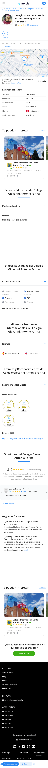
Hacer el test (24, 653)
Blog (4, 676)
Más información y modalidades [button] (15, 308)
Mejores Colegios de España (15, 8)
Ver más (42, 130)
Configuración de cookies (39, 754)
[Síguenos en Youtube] (33, 746)
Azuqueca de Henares (12, 10)
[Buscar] (44, 3)
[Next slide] (46, 492)
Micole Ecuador (7, 727)
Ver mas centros (10, 764)
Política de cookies (24, 758)
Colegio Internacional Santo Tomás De (25, 163)
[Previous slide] (1, 492)
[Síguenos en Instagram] (28, 746)
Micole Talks (6, 689)
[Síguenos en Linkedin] (14, 746)
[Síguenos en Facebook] (23, 746)
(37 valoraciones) (33, 25)
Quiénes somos (8, 672)
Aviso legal (6, 753)
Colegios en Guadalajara (35, 8)
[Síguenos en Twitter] (19, 746)
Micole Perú (6, 723)
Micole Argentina (8, 715)
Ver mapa (7, 46)
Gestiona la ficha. (16, 83)
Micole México (7, 711)
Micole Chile (6, 719)
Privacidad (24, 753)
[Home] (2, 8)
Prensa (4, 681)
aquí (26, 550)
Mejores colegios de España (12, 700)
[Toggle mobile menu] (3, 3)
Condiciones (6, 758)
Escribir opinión (8, 503)
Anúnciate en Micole (9, 685)
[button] (24, 206)
